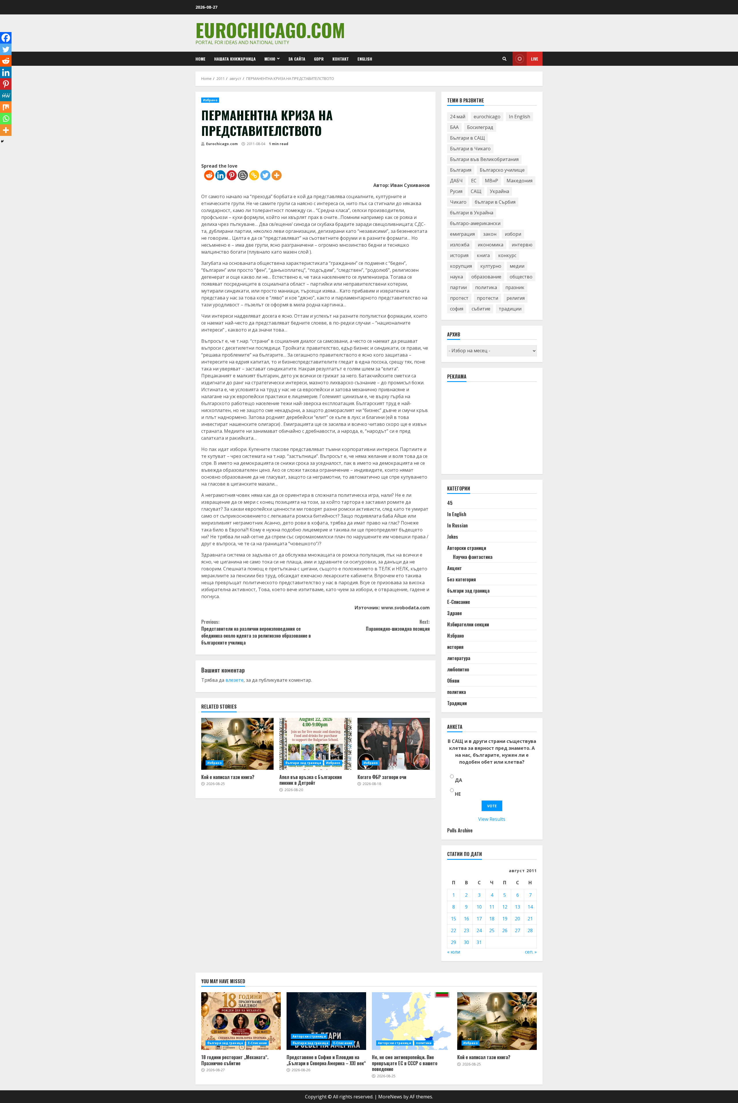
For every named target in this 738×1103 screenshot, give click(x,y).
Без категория (461, 579)
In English (519, 116)
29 (453, 942)
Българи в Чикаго (470, 148)
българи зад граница (303, 763)
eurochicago (487, 116)
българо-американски (475, 223)
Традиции (457, 703)
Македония (519, 180)
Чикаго (458, 202)
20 (517, 918)
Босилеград (480, 127)
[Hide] (2, 141)
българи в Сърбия (495, 202)
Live (534, 59)
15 (453, 918)
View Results (491, 819)
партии (458, 287)
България (460, 170)
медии (517, 266)
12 (504, 907)
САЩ (476, 191)
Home (200, 59)
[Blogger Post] (243, 175)
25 (491, 930)
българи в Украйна (471, 212)
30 (466, 942)
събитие (481, 309)
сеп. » (531, 952)
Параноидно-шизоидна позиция (398, 625)
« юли (453, 952)
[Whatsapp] (6, 118)
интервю (522, 244)
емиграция (462, 234)
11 (491, 907)
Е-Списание (458, 601)
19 (504, 918)
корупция (461, 266)
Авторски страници (466, 547)
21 (530, 918)
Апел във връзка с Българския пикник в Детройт (315, 744)
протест (459, 298)
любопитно (458, 669)
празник (514, 287)
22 (453, 930)
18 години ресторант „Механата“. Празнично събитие (241, 1021)
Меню (269, 59)
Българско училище (502, 170)
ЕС (474, 180)
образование (486, 277)
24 (479, 930)
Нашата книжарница (235, 59)
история (459, 255)
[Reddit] (209, 175)
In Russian (457, 525)
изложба (459, 244)
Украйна (499, 191)
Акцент (454, 568)
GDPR (319, 59)
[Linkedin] (220, 175)
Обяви (453, 680)
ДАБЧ (456, 180)
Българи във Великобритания (484, 159)
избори (513, 234)
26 (504, 930)
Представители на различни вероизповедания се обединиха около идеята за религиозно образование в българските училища (256, 632)
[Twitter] (265, 175)
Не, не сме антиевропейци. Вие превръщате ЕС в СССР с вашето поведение (411, 1021)
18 (491, 918)
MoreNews (390, 1096)
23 (466, 930)
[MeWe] (6, 95)
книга (483, 255)
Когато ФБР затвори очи (393, 744)
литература (458, 658)
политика (486, 287)
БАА (454, 127)
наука (456, 277)
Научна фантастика (472, 556)
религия (516, 298)
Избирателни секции (468, 624)
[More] (277, 175)
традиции (510, 309)
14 (530, 907)
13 (517, 907)
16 (466, 918)
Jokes (452, 536)
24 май (457, 116)
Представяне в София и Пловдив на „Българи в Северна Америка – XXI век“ (326, 1021)
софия (456, 309)
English (364, 59)
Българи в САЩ (467, 138)
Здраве (454, 613)
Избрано (210, 100)
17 (479, 918)
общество (521, 277)
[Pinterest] (232, 175)
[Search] (504, 58)
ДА (458, 780)
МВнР (491, 180)
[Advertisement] (490, 430)
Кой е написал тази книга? (237, 744)
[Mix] (6, 107)
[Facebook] (6, 38)
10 (479, 907)
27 (517, 930)
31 (479, 942)
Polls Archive (459, 830)
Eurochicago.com (270, 30)
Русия (456, 191)
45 (450, 502)
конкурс (507, 255)
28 (530, 930)
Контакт (340, 59)
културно (490, 266)
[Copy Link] (254, 175)
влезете (234, 680)
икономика (490, 244)
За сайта (296, 59)
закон (489, 234)
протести (487, 298)
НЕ (458, 794)
